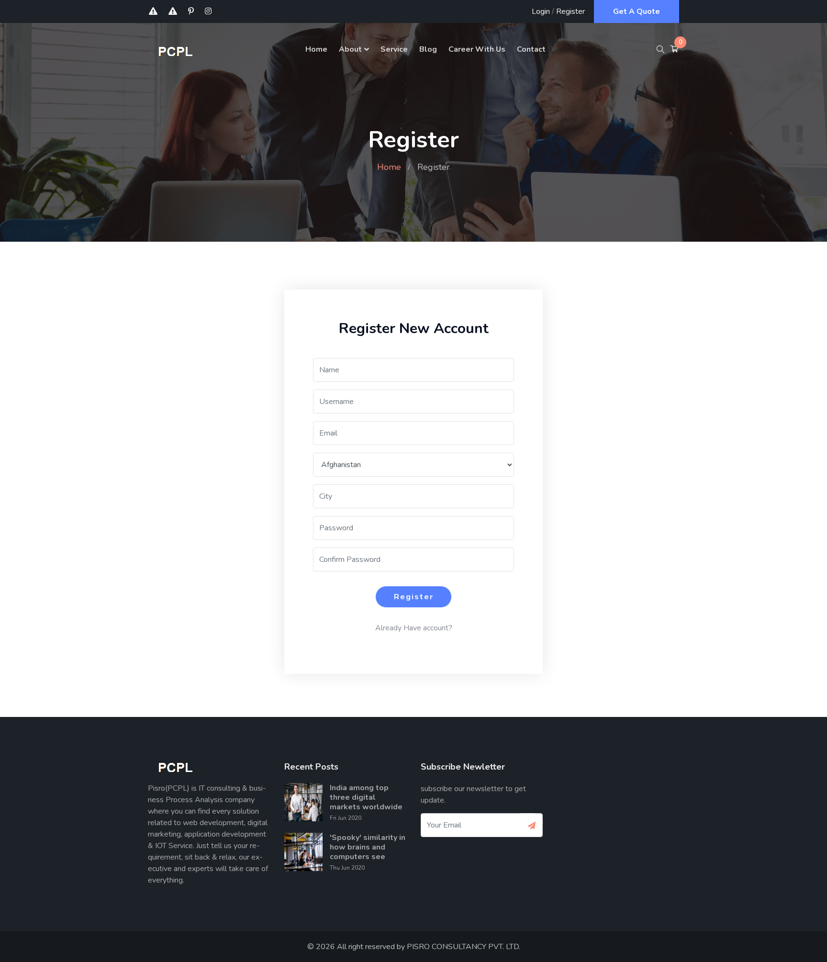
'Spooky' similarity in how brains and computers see (367, 847)
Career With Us (476, 49)
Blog (428, 49)
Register (570, 11)
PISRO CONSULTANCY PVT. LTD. (463, 946)
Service (394, 49)
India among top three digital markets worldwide (366, 797)
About (350, 49)
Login (541, 11)
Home (316, 49)
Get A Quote (636, 11)
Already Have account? (413, 628)
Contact (531, 49)
